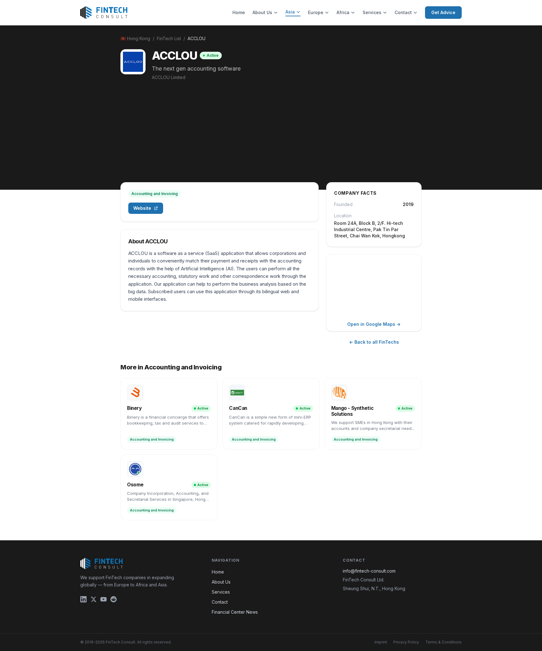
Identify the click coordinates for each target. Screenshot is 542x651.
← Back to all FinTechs (374, 342)
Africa (343, 12)
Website (142, 208)
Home (238, 12)
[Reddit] (113, 599)
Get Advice (443, 12)
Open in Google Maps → (374, 324)
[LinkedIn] (83, 599)
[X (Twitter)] (93, 599)
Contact (403, 12)
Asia (290, 11)
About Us (262, 12)
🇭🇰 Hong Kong (135, 38)
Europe (315, 12)
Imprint (381, 642)
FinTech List (169, 38)
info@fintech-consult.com (369, 571)
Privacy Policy (406, 642)
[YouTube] (103, 599)
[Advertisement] (271, 128)
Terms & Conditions (443, 642)
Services (372, 12)
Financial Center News (235, 612)
